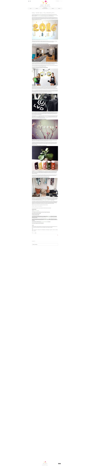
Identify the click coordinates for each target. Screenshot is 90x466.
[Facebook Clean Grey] (30, 1)
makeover (35, 230)
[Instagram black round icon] (58, 463)
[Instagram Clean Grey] (28, 1)
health (32, 230)
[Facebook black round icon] (60, 463)
